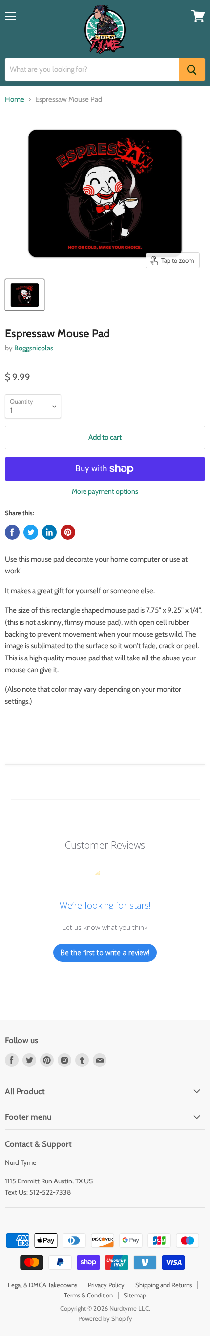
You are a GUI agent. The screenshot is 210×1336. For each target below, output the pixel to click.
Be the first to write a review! (105, 952)
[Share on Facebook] (12, 532)
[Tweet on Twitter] (30, 532)
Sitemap (135, 1295)
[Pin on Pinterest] (68, 532)
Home (14, 100)
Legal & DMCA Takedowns (42, 1285)
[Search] (192, 69)
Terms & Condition (88, 1295)
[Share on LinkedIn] (49, 532)
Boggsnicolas (33, 348)
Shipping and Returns (163, 1285)
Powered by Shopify (105, 1318)
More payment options (105, 491)
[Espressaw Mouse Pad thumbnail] (24, 294)
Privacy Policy (106, 1285)
